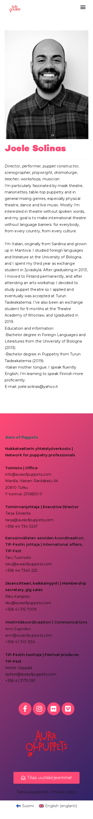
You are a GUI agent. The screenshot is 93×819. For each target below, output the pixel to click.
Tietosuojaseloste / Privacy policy (46, 792)
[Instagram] (39, 708)
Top (87, 811)
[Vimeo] (67, 708)
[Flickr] (53, 708)
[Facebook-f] (25, 708)
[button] (83, 7)
